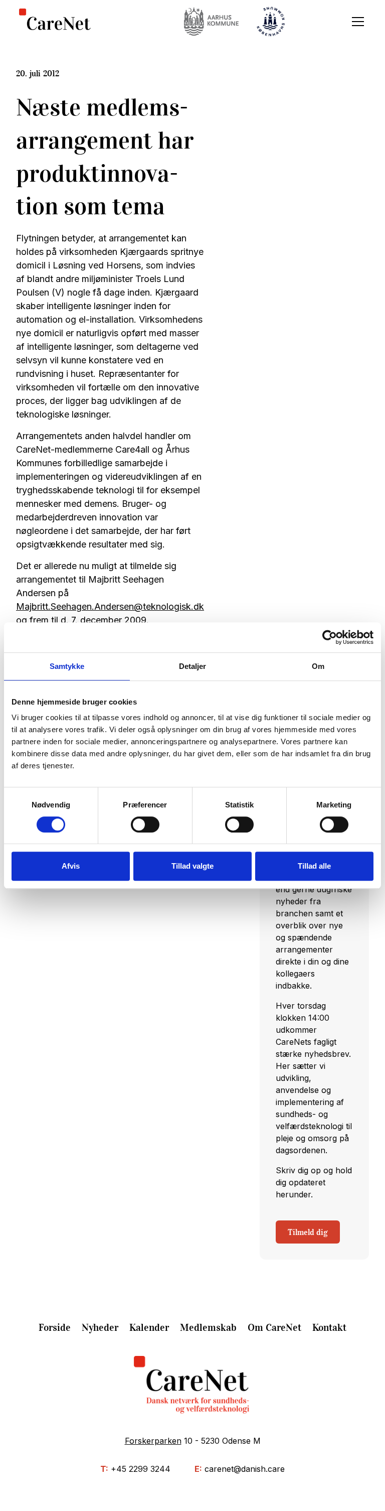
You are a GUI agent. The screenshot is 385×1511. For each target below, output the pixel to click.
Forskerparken (153, 1441)
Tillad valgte (192, 866)
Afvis (71, 866)
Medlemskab (208, 1327)
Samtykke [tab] (67, 666)
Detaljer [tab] (193, 666)
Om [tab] (318, 666)
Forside (55, 1327)
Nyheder (100, 1327)
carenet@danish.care (245, 1469)
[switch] (145, 824)
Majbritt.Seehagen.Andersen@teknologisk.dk (110, 606)
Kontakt (329, 1327)
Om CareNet (274, 1327)
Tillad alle (314, 866)
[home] (55, 22)
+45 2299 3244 (140, 1469)
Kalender (149, 1327)
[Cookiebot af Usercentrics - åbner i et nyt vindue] (329, 637)
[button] (356, 22)
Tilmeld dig (308, 1232)
